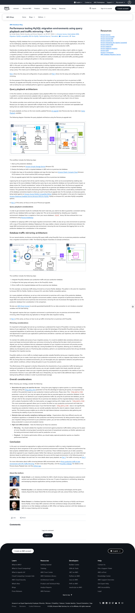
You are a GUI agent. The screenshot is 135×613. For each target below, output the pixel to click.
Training (43, 568)
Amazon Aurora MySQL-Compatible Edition (37, 194)
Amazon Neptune (106, 46)
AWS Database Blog (16, 24)
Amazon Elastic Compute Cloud (68, 172)
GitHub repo (37, 466)
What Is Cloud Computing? (21, 568)
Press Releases (17, 591)
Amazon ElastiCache (107, 40)
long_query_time (30, 389)
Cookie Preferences (35, 606)
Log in (47, 535)
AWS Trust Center (47, 572)
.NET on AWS (73, 572)
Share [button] (73, 36)
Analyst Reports (46, 587)
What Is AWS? (16, 565)
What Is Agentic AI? (18, 572)
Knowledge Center (104, 576)
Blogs (14, 587)
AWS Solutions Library (48, 576)
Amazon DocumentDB (107, 36)
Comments (64, 36)
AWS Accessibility (104, 587)
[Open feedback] (133, 306)
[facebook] (103, 603)
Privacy (14, 606)
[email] (122, 603)
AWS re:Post (102, 572)
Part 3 (54, 74)
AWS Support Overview (106, 580)
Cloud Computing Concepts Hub (23, 576)
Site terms (22, 606)
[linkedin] (106, 603)
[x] (100, 603)
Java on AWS (73, 580)
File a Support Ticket (105, 568)
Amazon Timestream (107, 52)
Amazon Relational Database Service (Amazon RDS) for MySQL (29, 196)
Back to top (66, 595)
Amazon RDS (105, 50)
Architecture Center (47, 580)
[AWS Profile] (129, 2)
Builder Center (74, 565)
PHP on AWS (73, 584)
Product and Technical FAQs (50, 584)
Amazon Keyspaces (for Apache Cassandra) (114, 42)
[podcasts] (119, 603)
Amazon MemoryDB (107, 44)
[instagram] (109, 603)
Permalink (54, 36)
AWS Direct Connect (23, 306)
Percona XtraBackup (27, 217)
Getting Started (46, 565)
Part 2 (11, 74)
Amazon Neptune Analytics (109, 48)
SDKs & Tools (73, 568)
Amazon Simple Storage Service (35, 166)
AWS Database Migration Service (111, 54)
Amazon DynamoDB (107, 38)
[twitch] (113, 603)
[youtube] (116, 603)
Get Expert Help (103, 584)
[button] (27, 8)
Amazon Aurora (105, 34)
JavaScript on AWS (75, 587)
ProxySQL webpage (66, 463)
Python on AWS (74, 576)
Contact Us (101, 565)
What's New (16, 584)
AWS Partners (45, 591)
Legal (99, 591)
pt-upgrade (55, 111)
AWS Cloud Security (19, 580)
